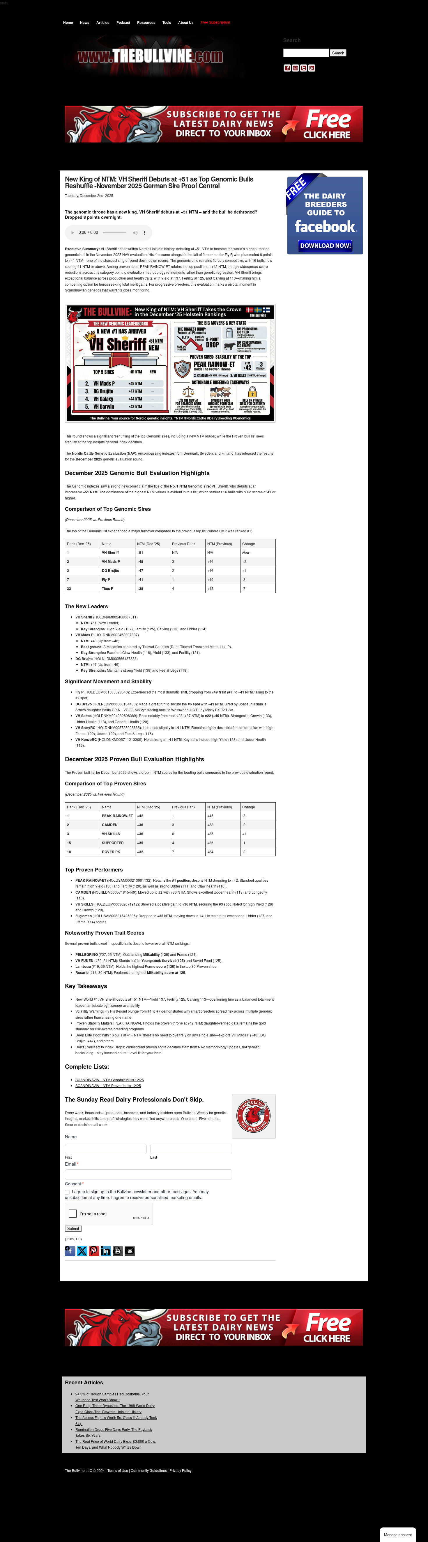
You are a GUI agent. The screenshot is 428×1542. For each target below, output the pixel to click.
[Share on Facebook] (70, 1251)
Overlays (355, 181)
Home (68, 22)
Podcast (123, 22)
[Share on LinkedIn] (106, 1251)
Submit (73, 1228)
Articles (102, 22)
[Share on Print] (118, 1251)
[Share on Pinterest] (94, 1251)
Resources (146, 22)
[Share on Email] (130, 1251)
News (84, 22)
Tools (166, 22)
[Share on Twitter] (82, 1251)
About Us (186, 22)
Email (72, 1164)
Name (71, 1136)
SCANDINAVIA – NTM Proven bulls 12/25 (108, 1085)
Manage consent (398, 1535)
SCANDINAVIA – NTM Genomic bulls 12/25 (109, 1079)
